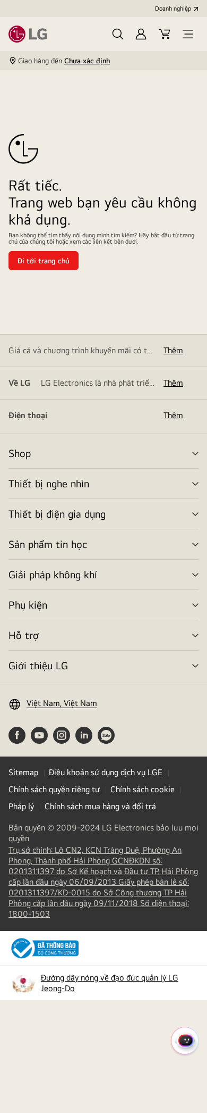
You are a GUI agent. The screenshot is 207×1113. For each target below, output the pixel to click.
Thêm (173, 350)
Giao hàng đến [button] (64, 60)
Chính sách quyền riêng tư (54, 789)
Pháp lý (21, 806)
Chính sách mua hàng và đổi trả (100, 806)
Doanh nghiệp (173, 8)
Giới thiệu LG (38, 665)
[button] (117, 34)
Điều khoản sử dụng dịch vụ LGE (105, 772)
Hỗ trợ (23, 635)
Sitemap (23, 772)
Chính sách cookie (142, 789)
